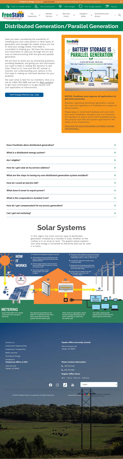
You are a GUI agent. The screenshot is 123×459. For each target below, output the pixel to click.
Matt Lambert (46, 82)
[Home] (13, 15)
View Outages (66, 6)
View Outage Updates (90, 6)
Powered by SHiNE (74, 395)
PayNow (111, 6)
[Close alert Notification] (120, 2)
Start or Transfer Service (18, 6)
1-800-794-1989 (48, 2)
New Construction (45, 6)
